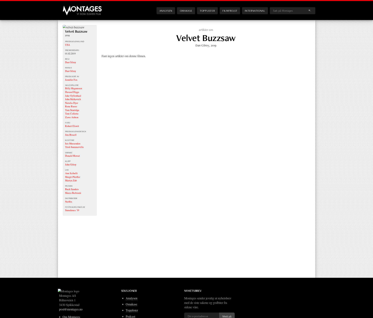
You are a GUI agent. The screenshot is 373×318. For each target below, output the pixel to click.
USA (67, 44)
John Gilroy (70, 164)
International (255, 10)
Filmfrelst (229, 10)
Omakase (186, 10)
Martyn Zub (71, 180)
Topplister (207, 10)
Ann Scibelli (71, 173)
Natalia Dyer (71, 103)
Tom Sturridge (72, 110)
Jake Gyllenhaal (73, 95)
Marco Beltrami (73, 193)
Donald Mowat (72, 155)
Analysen (165, 10)
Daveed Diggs (72, 92)
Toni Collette (71, 113)
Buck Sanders (72, 189)
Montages (69, 8)
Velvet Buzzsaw (76, 31)
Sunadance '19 (72, 210)
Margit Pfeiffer (72, 177)
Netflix (68, 201)
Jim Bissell (71, 134)
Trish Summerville (74, 147)
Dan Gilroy (70, 62)
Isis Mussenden (72, 143)
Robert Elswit (72, 126)
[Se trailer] (74, 27)
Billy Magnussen (73, 88)
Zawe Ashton (71, 117)
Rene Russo (71, 106)
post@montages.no (71, 309)
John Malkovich (73, 99)
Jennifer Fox (71, 79)
